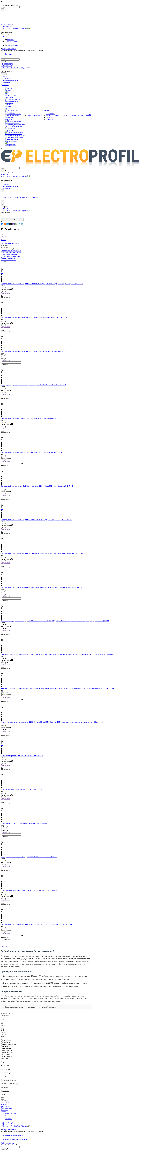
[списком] (3, 262)
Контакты (4, 1110)
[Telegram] (22, 224)
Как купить (5, 1106)
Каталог (3, 1112)
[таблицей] (5, 262)
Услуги (3, 1104)
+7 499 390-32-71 (7, 24)
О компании (5, 1102)
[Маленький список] (1, 263)
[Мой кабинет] (2, 182)
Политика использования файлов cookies (15, 1139)
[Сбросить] (2, 1098)
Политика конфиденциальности (12, 1135)
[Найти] (2, 9)
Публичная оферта (7, 1143)
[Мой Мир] (7, 224)
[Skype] (19, 224)
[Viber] (13, 224)
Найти (3, 1149)
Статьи (3, 1115)
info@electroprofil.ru (9, 49)
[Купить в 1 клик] (2, 269)
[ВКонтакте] (2, 224)
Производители (6, 1108)
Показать (4, 1100)
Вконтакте (8, 54)
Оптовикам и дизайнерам (10, 1113)
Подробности (5, 293)
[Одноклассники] (5, 224)
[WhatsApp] (16, 224)
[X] (10, 224)
